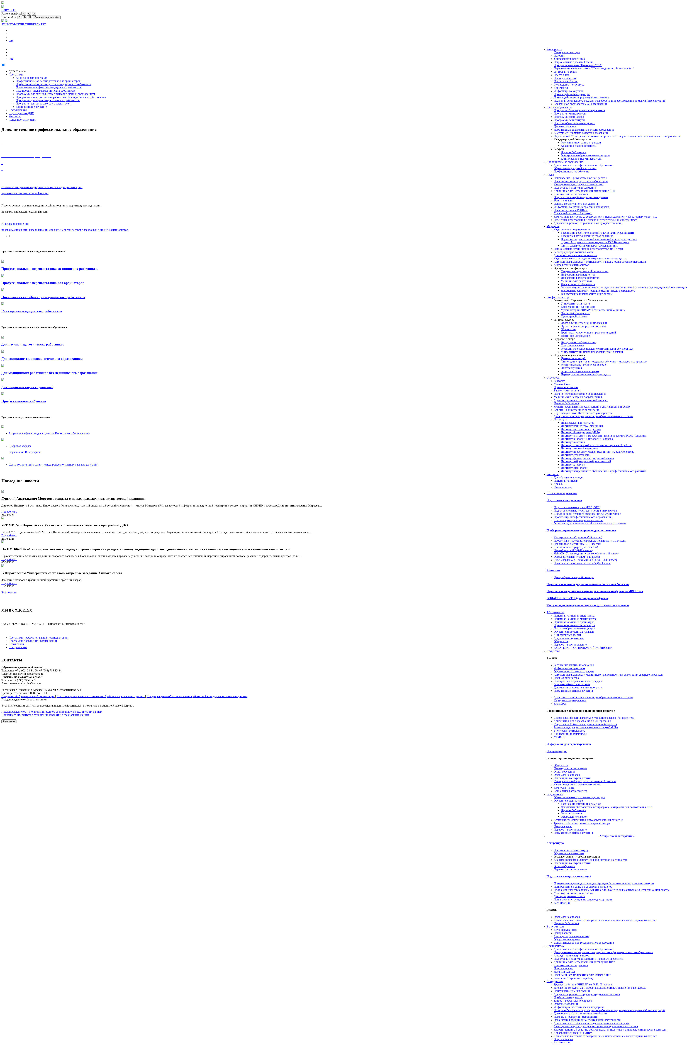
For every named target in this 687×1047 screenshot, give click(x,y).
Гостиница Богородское (575, 335)
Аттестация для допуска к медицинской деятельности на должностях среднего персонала (608, 674)
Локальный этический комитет (573, 213)
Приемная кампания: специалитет (574, 615)
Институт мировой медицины (579, 448)
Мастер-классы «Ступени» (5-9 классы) (578, 537)
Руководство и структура (569, 84)
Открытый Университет (575, 313)
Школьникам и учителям (562, 493)
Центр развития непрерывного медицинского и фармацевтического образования (603, 952)
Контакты (553, 474)
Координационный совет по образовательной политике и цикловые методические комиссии (610, 1029)
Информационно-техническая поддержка (579, 1007)
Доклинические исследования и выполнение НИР (584, 190)
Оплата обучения (571, 367)
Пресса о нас (561, 74)
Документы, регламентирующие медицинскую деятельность (598, 290)
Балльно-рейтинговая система (572, 684)
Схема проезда (563, 487)
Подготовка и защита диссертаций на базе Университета (588, 958)
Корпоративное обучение (31, 106)
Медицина (553, 226)
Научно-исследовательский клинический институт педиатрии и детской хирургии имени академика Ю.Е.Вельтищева (599, 241)
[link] (2, 427)
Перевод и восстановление (570, 644)
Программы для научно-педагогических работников (48, 100)
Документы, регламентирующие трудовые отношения (587, 994)
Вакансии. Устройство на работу (574, 978)
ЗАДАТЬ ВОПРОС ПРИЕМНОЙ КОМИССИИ (583, 647)
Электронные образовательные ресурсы (585, 155)
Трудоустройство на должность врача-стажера (582, 823)
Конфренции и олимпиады (570, 733)
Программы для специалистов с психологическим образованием (55, 93)
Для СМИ (560, 483)
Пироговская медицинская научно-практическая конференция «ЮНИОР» (595, 591)
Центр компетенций (573, 358)
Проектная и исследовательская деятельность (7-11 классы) (590, 540)
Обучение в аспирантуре (569, 853)
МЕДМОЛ (560, 737)
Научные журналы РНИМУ (571, 210)
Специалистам (555, 945)
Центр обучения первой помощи (574, 577)
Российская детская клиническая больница (587, 235)
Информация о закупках (568, 90)
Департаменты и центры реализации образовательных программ (593, 416)
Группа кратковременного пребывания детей (588, 332)
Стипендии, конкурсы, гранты (572, 778)
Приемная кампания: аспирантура (574, 625)
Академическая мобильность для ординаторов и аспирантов (590, 859)
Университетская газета (575, 303)
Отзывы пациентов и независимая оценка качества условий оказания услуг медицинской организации (624, 287)
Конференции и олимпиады (578, 306)
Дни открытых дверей (567, 634)
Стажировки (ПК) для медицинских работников (45, 90)
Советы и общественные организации (577, 409)
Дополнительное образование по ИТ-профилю (582, 720)
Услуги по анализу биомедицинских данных (581, 197)
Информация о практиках (569, 668)
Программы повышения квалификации (33, 640)
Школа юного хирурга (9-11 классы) (576, 547)
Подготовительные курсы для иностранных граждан (586, 510)
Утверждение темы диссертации (573, 893)
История (559, 55)
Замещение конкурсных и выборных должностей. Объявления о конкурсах (600, 987)
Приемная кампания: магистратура (575, 618)
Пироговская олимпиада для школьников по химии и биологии (588, 584)
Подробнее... (9, 511)
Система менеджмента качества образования (581, 132)
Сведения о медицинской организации (584, 271)
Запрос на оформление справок (580, 371)
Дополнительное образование (565, 161)
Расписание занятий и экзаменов (581, 803)
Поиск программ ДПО (22, 119)
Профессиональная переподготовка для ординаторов (48, 80)
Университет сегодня (567, 52)
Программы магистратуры (570, 113)
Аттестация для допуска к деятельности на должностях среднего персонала (600, 261)
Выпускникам (555, 926)
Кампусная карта (564, 787)
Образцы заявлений (566, 1003)
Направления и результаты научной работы (580, 177)
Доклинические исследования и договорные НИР (584, 961)
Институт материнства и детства (581, 429)
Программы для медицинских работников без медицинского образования (61, 97)
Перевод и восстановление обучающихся (586, 374)
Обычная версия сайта (47, 17)
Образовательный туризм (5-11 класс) (577, 556)
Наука (550, 174)
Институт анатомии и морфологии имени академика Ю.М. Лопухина (603, 435)
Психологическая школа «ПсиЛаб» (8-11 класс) (582, 563)
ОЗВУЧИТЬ (8, 10)
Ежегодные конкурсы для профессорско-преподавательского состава (596, 1026)
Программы (16, 74)
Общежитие (568, 329)
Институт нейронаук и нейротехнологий (586, 461)
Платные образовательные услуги (574, 123)
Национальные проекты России (573, 62)
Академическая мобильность (578, 145)
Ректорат (559, 380)
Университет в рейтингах (569, 58)
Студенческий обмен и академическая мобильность (585, 724)
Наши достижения (565, 78)
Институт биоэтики (573, 442)
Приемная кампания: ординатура (574, 622)
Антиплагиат (562, 902)
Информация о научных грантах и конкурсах (581, 206)
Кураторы (560, 703)
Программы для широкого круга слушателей (43, 103)
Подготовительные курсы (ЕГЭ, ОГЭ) (577, 507)
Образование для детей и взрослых (575, 168)
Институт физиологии (574, 467)
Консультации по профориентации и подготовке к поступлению (588, 605)
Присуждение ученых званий (572, 990)
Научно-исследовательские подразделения (580, 393)
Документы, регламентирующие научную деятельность (587, 223)
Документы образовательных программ (578, 687)
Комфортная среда (558, 297)
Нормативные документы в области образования (584, 129)
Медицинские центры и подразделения (578, 396)
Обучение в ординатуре (568, 800)
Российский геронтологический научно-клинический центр (598, 232)
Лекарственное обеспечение (578, 284)
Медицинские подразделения (572, 229)
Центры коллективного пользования (576, 203)
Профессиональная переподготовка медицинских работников (53, 84)
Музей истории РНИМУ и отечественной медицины (593, 309)
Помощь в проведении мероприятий (576, 1016)
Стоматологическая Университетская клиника (589, 245)
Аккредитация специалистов (571, 264)
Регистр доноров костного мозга (573, 252)
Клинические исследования (571, 194)
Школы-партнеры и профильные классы (578, 520)
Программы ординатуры (569, 116)
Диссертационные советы (569, 896)
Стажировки (16, 644)
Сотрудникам (555, 981)
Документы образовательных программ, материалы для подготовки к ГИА (607, 807)
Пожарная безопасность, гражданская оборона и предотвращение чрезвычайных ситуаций (609, 100)
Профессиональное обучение (571, 171)
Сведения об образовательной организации (580, 103)
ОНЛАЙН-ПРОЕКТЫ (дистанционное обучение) (578, 598)
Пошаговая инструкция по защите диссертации (583, 899)
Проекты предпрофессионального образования (582, 516)
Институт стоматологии (575, 454)
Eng (11, 40)
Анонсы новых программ (31, 77)
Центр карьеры (557, 751)
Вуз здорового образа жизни (578, 342)
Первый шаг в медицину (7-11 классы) (577, 543)
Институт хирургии (573, 464)
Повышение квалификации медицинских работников (49, 87)
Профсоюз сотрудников (568, 997)
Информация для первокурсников (569, 744)
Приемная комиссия (566, 387)
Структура (553, 377)
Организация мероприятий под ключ (583, 326)
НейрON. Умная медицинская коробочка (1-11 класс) (586, 553)
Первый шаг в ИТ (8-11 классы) (573, 550)
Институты (560, 419)
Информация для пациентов (578, 274)
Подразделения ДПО (21, 113)
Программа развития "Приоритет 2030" (578, 65)
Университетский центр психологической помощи (592, 351)
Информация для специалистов (580, 277)
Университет (554, 49)
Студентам (553, 650)
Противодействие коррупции (572, 94)
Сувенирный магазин (574, 316)
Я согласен (9, 721)
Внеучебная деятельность (569, 730)
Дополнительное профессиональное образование (584, 165)
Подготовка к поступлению (564, 500)
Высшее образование (559, 107)
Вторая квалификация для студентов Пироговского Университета (594, 717)
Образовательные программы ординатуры (579, 797)
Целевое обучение (565, 126)
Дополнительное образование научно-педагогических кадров (591, 1023)
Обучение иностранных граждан (581, 142)
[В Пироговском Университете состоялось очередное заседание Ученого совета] (2, 566)
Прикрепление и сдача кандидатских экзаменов (583, 886)
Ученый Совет (563, 384)
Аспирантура (555, 842)
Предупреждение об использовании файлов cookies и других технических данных (197, 696)
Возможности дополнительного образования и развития (588, 819)
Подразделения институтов (577, 422)
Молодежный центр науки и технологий (578, 184)
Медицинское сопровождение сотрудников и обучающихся (590, 258)
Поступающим (18, 109)
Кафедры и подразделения (570, 700)
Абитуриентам (555, 612)
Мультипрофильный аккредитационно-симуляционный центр (592, 406)
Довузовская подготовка (569, 638)
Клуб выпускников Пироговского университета (583, 413)
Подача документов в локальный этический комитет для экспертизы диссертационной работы (611, 889)
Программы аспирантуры (569, 119)
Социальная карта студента (570, 790)
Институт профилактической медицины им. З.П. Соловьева (597, 451)
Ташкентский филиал (567, 390)
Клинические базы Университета (581, 158)
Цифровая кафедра (565, 71)
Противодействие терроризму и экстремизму (581, 97)
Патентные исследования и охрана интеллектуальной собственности (596, 219)
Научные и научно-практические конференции (582, 974)
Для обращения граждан (568, 477)
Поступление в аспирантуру (571, 850)
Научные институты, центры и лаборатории (581, 181)
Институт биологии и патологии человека (587, 438)
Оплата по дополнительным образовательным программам (590, 523)
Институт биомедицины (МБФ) (580, 432)
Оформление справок (567, 774)
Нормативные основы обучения (573, 690)
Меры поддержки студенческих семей (584, 364)
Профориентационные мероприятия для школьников (581, 530)
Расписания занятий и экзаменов (574, 664)
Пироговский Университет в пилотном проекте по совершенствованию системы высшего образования (617, 136)
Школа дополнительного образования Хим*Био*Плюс (587, 513)
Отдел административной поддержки (584, 322)
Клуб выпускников (565, 929)
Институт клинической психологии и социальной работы (596, 445)
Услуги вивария (563, 200)
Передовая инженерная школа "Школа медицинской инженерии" (594, 68)
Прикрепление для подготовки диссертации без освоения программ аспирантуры (604, 883)
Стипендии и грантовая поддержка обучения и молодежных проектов (604, 361)
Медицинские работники (576, 281)
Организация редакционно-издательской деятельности (587, 1019)
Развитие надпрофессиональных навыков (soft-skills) (586, 727)
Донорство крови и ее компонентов (575, 255)
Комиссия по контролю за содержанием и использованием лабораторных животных (605, 216)
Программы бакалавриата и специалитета (579, 110)
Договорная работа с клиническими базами (580, 1013)
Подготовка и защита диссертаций (575, 187)
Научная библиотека (573, 152)
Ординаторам (555, 794)
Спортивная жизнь (572, 345)
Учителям (553, 570)
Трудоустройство (583, 984)
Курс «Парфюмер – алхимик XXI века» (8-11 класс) (585, 559)
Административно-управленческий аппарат (581, 400)
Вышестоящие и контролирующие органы (587, 293)
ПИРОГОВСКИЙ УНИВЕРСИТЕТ (24, 24)
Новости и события (566, 81)
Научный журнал (564, 971)
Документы (561, 87)
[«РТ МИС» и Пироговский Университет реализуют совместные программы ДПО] (2, 518)
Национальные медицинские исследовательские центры (588, 248)
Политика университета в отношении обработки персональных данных (101, 696)
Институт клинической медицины (582, 425)
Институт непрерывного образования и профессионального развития (603, 471)
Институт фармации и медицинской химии (587, 458)
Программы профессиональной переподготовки (38, 637)
